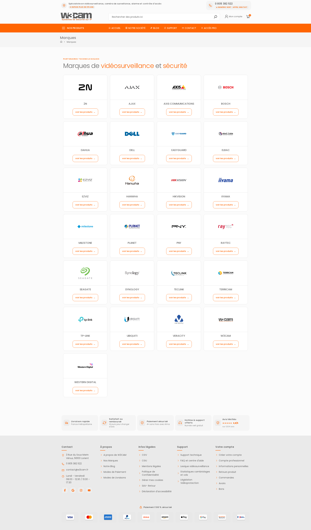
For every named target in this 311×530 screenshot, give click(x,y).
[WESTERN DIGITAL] (85, 366)
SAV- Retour (149, 485)
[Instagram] (81, 490)
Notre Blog (109, 466)
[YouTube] (89, 490)
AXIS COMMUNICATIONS (179, 104)
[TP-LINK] (85, 319)
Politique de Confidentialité (150, 473)
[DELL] (132, 134)
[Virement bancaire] (221, 517)
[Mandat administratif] (240, 517)
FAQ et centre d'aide (192, 460)
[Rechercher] (215, 16)
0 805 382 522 (74, 463)
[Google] (73, 490)
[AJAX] (132, 87)
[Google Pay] (202, 517)
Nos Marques (111, 460)
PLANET (132, 243)
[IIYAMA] (225, 180)
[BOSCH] (225, 87)
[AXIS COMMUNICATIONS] (178, 87)
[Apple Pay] (183, 517)
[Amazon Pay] (164, 517)
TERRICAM (225, 289)
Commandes (226, 477)
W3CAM (226, 336)
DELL (132, 150)
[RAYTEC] (225, 226)
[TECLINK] (178, 273)
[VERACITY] (178, 319)
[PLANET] (132, 226)
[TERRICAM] (225, 273)
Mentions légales (151, 466)
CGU (144, 460)
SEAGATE (85, 289)
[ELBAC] (225, 134)
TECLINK (179, 289)
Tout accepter (54, 513)
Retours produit (227, 472)
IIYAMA (225, 196)
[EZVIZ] (85, 180)
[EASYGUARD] (178, 134)
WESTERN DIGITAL (85, 382)
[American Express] (107, 517)
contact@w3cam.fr (77, 469)
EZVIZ (85, 196)
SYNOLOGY (132, 289)
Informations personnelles (233, 466)
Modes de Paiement (115, 472)
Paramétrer (20, 513)
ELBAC (226, 150)
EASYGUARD (179, 150)
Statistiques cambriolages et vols (195, 473)
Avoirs (222, 483)
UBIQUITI (132, 336)
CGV (144, 455)
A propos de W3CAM (115, 455)
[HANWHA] (132, 180)
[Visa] (70, 517)
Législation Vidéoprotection (189, 481)
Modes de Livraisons (115, 477)
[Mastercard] (89, 517)
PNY (179, 243)
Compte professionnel (231, 460)
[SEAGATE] (85, 273)
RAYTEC (226, 243)
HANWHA (132, 196)
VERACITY (179, 336)
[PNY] (178, 226)
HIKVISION (179, 196)
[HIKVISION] (178, 180)
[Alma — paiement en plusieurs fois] (146, 517)
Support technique (191, 455)
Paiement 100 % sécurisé (158, 507)
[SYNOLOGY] (132, 273)
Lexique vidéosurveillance (194, 466)
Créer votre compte (230, 455)
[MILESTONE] (85, 226)
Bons (221, 489)
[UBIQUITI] (132, 319)
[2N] (85, 87)
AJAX (132, 104)
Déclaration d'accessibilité (157, 491)
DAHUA (85, 150)
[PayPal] (127, 517)
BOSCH (225, 104)
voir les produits (83, 112)
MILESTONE (85, 243)
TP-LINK (85, 336)
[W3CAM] (225, 319)
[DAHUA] (85, 134)
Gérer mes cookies (152, 480)
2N (85, 104)
